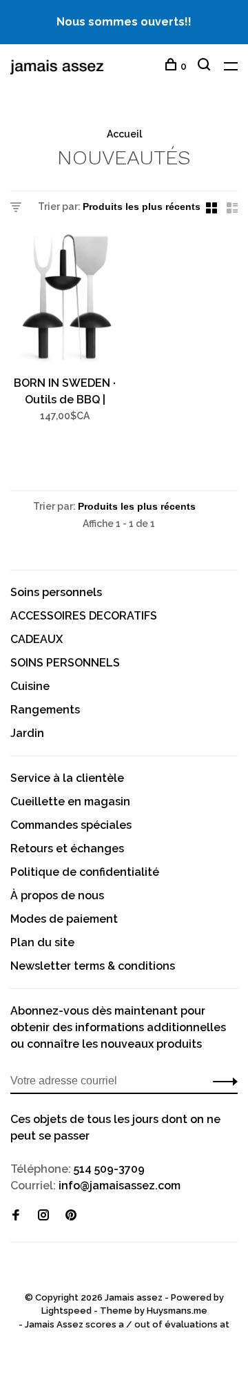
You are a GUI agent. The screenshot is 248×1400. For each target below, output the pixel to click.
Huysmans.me (177, 1310)
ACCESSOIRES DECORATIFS (83, 615)
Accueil (124, 134)
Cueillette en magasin (70, 801)
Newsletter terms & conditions (92, 965)
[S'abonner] (221, 1081)
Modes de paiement (64, 919)
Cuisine (30, 686)
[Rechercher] (206, 66)
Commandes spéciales (71, 825)
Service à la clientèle (67, 778)
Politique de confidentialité (84, 872)
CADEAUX (36, 639)
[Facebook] (15, 1215)
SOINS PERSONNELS (65, 662)
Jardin (27, 733)
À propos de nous (57, 895)
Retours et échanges (67, 848)
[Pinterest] (70, 1215)
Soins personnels (56, 592)
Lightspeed (66, 1310)
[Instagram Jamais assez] (43, 1215)
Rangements (45, 709)
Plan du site (42, 942)
